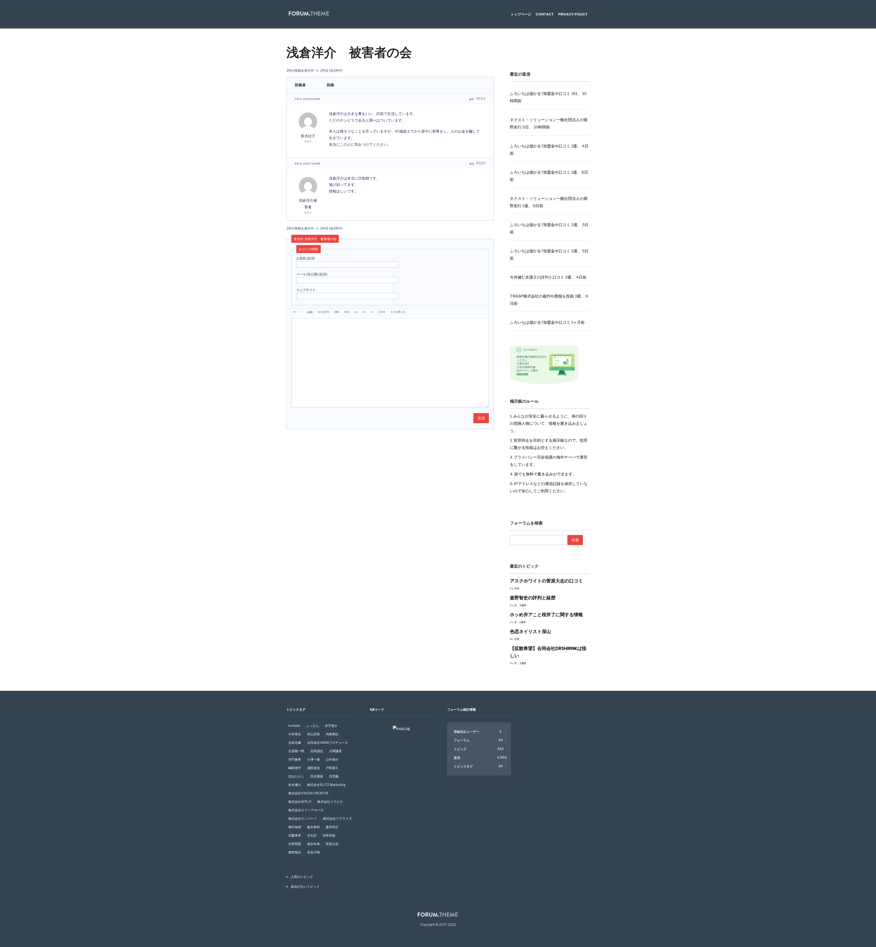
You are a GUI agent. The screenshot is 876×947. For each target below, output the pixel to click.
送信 (481, 418)
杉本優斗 (294, 785)
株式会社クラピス (330, 802)
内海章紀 (332, 734)
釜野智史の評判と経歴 (532, 598)
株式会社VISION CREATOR (308, 793)
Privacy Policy (572, 14)
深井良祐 (329, 835)
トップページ (521, 14)
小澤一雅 (313, 759)
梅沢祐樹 (294, 827)
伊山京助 (313, 734)
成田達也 (313, 768)
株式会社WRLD (299, 802)
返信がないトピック (305, 886)
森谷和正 (332, 827)
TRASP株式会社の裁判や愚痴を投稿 (542, 296)
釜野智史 (294, 852)
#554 (480, 99)
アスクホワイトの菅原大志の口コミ (546, 581)
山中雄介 (332, 759)
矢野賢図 (294, 844)
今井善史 (294, 734)
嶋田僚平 (294, 768)
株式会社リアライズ (337, 818)
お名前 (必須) (305, 258)
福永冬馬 (313, 844)
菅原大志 (332, 844)
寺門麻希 (294, 759)
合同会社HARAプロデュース (327, 742)
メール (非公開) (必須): (312, 274)
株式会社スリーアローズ (305, 810)
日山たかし (296, 776)
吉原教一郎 (296, 751)
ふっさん (312, 726)
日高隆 (334, 776)
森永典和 (313, 827)
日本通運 (316, 776)
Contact (545, 14)
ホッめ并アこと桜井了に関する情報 (546, 614)
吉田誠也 (316, 751)
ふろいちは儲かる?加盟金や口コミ (540, 93)
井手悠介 (331, 726)
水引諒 (312, 835)
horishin (294, 726)
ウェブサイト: (306, 290)
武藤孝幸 (294, 835)
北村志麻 (294, 742)
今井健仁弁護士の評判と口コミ (537, 277)
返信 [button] (471, 99)
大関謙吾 (335, 751)
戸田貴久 (332, 768)
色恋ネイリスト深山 (530, 631)
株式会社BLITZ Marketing (326, 785)
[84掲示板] (401, 731)
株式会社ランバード (302, 818)
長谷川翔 (313, 852)
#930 (480, 163)
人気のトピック (302, 877)
